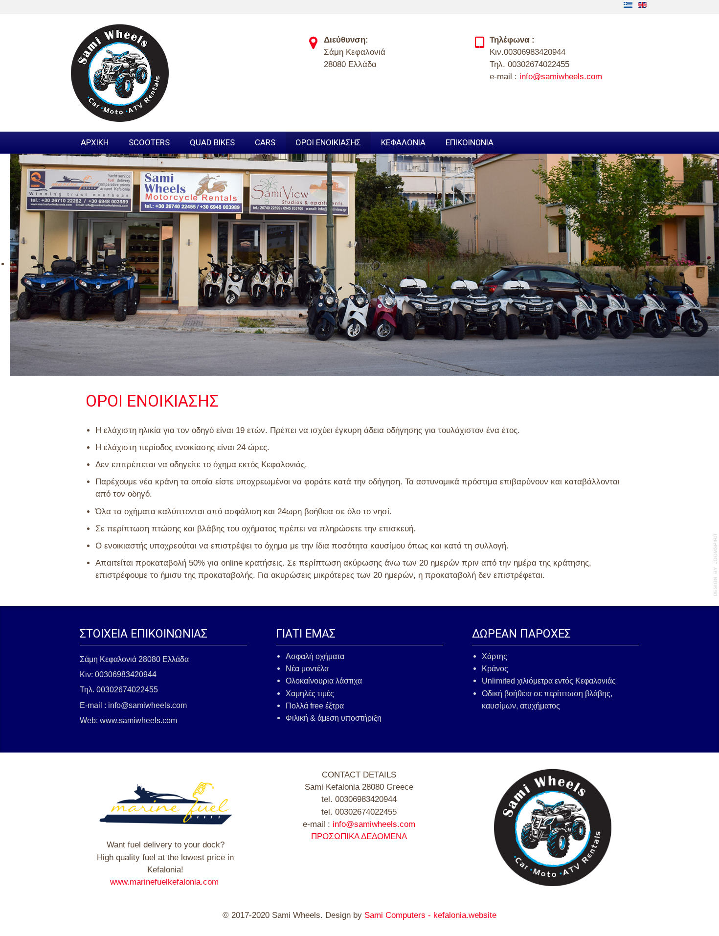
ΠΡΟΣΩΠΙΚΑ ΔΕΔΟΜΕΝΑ (359, 836)
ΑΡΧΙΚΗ (95, 142)
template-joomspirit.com (716, 564)
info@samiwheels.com (560, 76)
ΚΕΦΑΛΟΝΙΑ (403, 142)
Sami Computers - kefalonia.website (430, 915)
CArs (265, 142)
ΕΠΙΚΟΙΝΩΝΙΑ (470, 142)
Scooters (149, 142)
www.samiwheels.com (138, 720)
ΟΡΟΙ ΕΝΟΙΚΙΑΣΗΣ (328, 142)
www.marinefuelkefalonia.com (164, 882)
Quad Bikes (212, 142)
